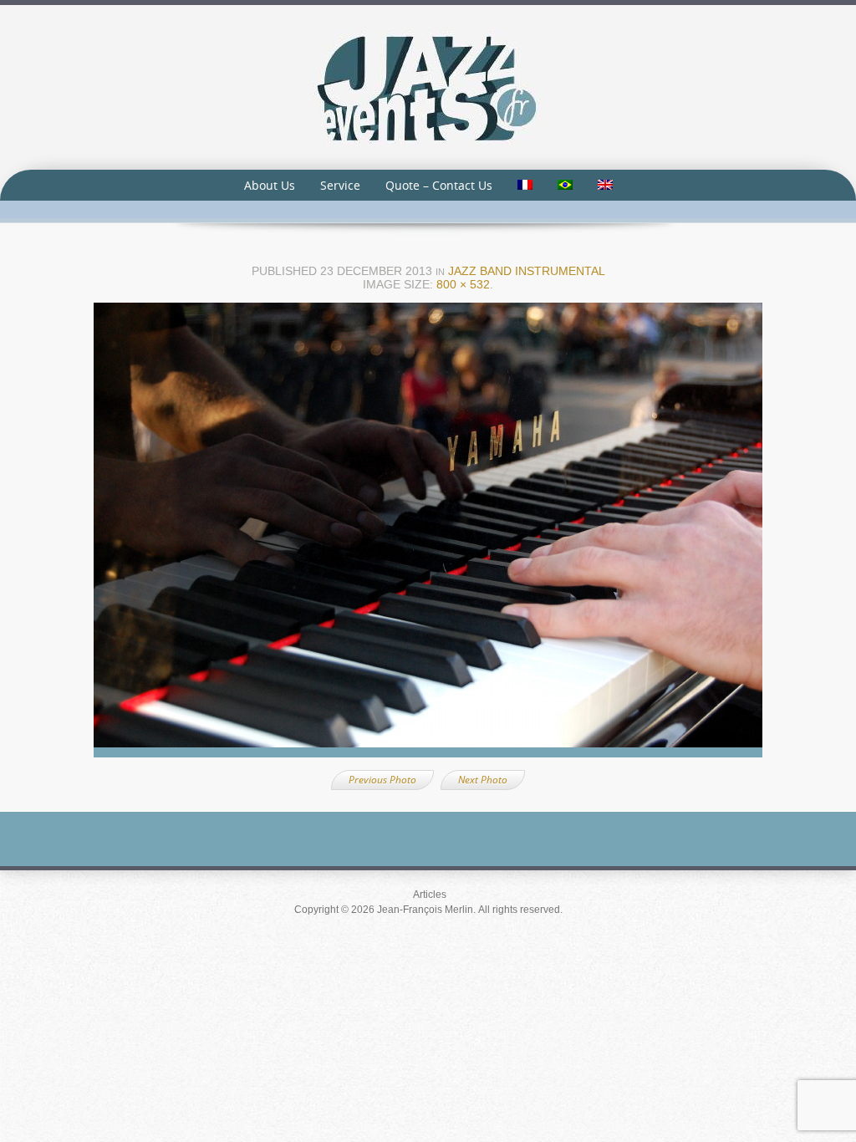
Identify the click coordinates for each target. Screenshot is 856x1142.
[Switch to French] (525, 185)
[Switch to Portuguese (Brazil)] (565, 185)
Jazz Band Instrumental (526, 271)
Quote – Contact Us (438, 185)
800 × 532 (463, 284)
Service (340, 185)
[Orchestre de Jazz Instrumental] (428, 535)
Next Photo (482, 779)
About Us (269, 185)
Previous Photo (382, 779)
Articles (429, 894)
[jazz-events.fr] (428, 86)
